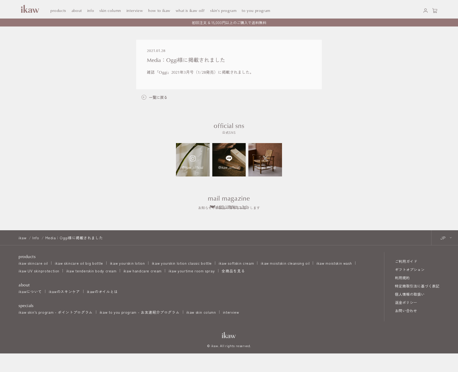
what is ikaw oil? (190, 10)
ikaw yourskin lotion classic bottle (182, 263)
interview (231, 312)
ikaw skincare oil (33, 263)
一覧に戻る (158, 97)
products (58, 10)
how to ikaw (159, 10)
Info (90, 10)
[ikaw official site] (29, 9)
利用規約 (402, 277)
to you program (256, 10)
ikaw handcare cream (143, 270)
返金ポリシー (406, 302)
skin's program (223, 10)
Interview (134, 10)
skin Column (110, 10)
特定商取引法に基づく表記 (417, 286)
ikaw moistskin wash (334, 263)
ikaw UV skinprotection (39, 270)
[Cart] (434, 9)
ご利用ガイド (406, 261)
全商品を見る (233, 270)
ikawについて (30, 291)
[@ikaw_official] (193, 160)
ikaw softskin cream (236, 263)
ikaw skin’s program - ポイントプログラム (56, 312)
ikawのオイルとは (102, 291)
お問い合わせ (406, 310)
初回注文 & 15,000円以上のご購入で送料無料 (229, 22)
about (77, 10)
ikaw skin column (201, 312)
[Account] (425, 9)
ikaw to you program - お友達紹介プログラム (139, 312)
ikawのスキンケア (64, 291)
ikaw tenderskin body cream (91, 270)
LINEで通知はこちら (232, 205)
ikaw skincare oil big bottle (79, 263)
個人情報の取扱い (410, 294)
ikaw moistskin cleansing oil (285, 263)
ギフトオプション (410, 269)
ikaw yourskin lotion (127, 263)
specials (26, 305)
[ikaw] (229, 335)
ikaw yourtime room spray (192, 270)
